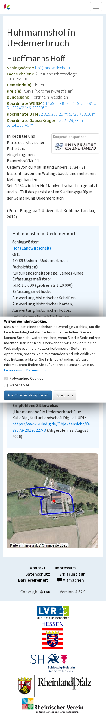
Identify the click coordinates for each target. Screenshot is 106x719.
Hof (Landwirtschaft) (52, 68)
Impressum (65, 568)
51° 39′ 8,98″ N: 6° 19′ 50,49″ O (69, 103)
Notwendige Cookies (26, 378)
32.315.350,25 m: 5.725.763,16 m (67, 114)
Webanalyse (19, 385)
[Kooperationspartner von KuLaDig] (75, 146)
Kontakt (38, 568)
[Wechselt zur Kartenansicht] (53, 500)
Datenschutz (37, 574)
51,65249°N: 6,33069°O (27, 108)
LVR (47, 592)
